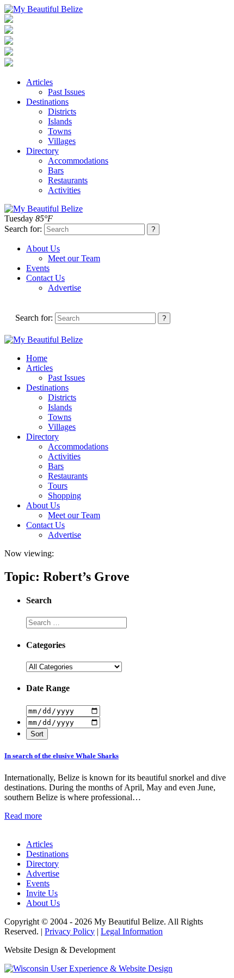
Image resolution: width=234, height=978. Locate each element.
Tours (57, 485)
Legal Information (132, 931)
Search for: (23, 228)
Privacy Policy (70, 931)
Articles (39, 82)
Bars (56, 170)
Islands (60, 121)
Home (36, 358)
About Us (43, 248)
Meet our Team (74, 258)
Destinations (47, 101)
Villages (62, 141)
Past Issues (66, 92)
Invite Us (42, 893)
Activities (64, 190)
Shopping (64, 495)
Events (38, 268)
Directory (42, 150)
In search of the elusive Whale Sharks (61, 756)
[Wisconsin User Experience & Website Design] (88, 968)
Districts (62, 111)
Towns (59, 131)
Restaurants (68, 180)
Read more (23, 815)
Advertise (64, 287)
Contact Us (45, 278)
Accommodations (78, 160)
